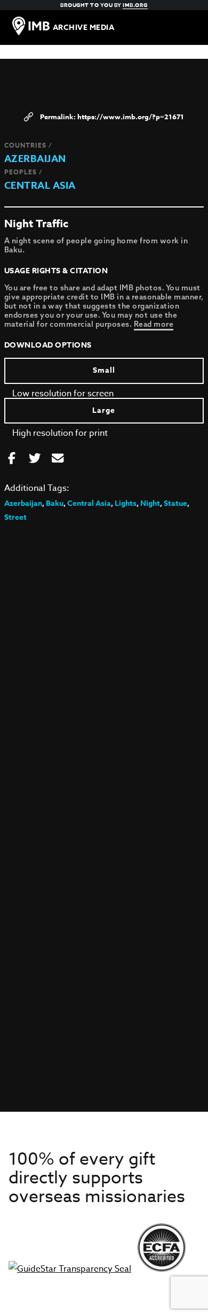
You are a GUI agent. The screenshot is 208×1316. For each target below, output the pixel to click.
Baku (54, 503)
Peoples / (23, 171)
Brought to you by (104, 5)
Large (103, 410)
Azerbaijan (35, 159)
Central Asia (40, 186)
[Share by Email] (57, 458)
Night (150, 503)
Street (15, 517)
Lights (126, 503)
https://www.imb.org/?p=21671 (130, 116)
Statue (175, 503)
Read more (154, 324)
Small (104, 370)
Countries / (28, 145)
